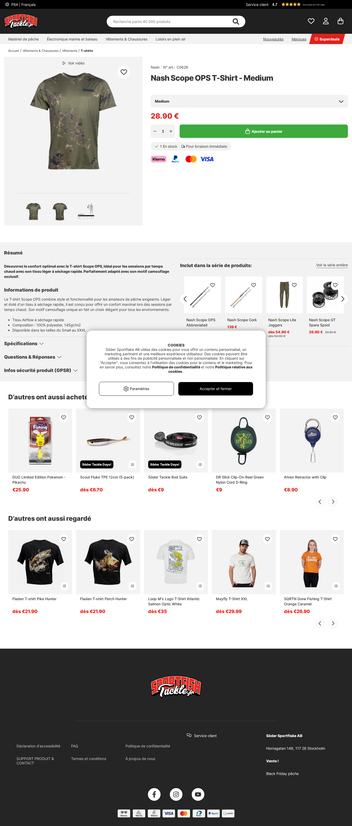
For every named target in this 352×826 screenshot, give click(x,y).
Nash (155, 67)
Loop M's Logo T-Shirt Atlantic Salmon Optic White (174, 601)
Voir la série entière (332, 265)
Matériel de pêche (23, 39)
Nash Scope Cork (242, 320)
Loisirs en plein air (171, 39)
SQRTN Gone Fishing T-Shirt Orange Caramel (308, 601)
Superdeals (330, 39)
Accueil (13, 51)
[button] (309, 4)
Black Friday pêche (282, 773)
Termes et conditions (88, 758)
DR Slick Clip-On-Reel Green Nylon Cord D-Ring (240, 479)
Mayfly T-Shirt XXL (232, 599)
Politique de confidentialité (147, 746)
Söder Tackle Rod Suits (168, 477)
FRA (23, 4)
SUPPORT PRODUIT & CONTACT (35, 760)
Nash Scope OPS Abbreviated (200, 322)
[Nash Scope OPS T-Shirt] (33, 211)
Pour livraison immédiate (206, 146)
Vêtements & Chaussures (126, 39)
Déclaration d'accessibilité (38, 746)
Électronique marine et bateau (72, 39)
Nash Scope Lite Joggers (282, 322)
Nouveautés (273, 39)
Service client (257, 4)
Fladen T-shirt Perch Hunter (103, 599)
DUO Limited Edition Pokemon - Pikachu (38, 479)
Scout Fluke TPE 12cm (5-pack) (107, 477)
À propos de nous (140, 758)
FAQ (74, 746)
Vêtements (69, 51)
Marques (299, 39)
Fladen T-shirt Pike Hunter (34, 599)
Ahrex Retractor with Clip (305, 477)
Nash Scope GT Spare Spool (322, 322)
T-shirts (87, 51)
